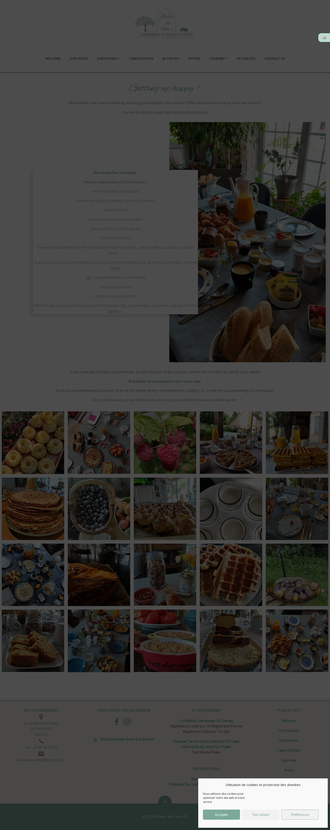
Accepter (221, 815)
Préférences (300, 815)
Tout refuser (260, 815)
